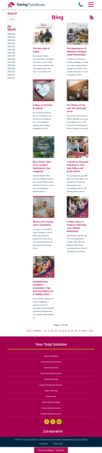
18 (68, 330)
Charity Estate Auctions (51, 408)
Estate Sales (51, 396)
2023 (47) (11, 43)
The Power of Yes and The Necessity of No (76, 108)
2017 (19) (11, 62)
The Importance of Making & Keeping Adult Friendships (76, 51)
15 (56, 330)
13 (48, 330)
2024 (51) (11, 40)
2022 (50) (11, 46)
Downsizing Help (51, 379)
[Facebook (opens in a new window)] (46, 421)
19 (72, 330)
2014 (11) (11, 72)
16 (59, 330)
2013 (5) (10, 75)
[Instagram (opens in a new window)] (52, 421)
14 (52, 330)
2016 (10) (11, 65)
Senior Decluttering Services (51, 385)
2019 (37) (11, 56)
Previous (37, 330)
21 (79, 330)
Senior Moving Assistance (51, 362)
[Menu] (91, 4)
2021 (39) (11, 50)
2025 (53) (11, 37)
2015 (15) (11, 68)
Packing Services (51, 368)
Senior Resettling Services (51, 373)
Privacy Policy (58, 444)
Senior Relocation (51, 356)
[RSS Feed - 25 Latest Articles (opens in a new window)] (92, 17)
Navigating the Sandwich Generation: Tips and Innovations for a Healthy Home (43, 288)
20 (76, 330)
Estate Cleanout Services (51, 414)
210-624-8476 (53, 431)
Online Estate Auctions (51, 402)
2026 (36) (11, 34)
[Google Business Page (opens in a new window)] (59, 421)
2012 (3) (10, 78)
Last (90, 330)
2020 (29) (11, 53)
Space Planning (51, 391)
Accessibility (43, 444)
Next (84, 330)
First (29, 330)
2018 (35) (11, 59)
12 (44, 330)
